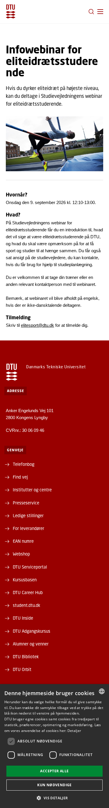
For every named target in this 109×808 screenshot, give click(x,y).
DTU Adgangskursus (31, 631)
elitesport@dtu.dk (37, 325)
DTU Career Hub (28, 592)
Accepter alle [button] (54, 771)
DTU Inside (23, 618)
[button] (100, 11)
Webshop (21, 553)
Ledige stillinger (28, 515)
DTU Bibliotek (26, 656)
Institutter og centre (32, 489)
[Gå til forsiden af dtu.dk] (10, 11)
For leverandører (28, 528)
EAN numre (23, 541)
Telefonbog (23, 464)
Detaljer (74, 730)
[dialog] (54, 746)
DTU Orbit (22, 669)
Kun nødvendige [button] (54, 784)
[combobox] (102, 691)
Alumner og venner (31, 643)
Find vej (20, 476)
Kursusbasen (25, 579)
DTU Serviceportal (30, 566)
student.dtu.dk (26, 605)
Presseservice (26, 502)
